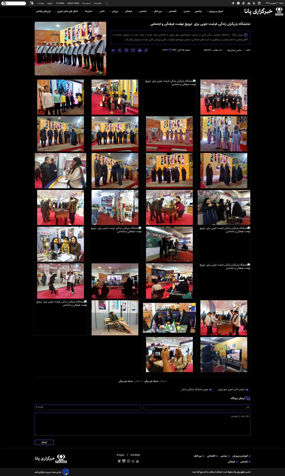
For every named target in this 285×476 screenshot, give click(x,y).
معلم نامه (97, 3)
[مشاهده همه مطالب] (259, 3)
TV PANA (60, 3)
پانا (235, 472)
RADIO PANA (73, 3)
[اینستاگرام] (238, 3)
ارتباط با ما (135, 455)
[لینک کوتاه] (146, 50)
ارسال (44, 442)
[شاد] (249, 3)
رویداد (41, 3)
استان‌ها (89, 11)
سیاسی (187, 11)
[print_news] (139, 50)
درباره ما (121, 455)
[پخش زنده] (107, 3)
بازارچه (50, 3)
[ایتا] (243, 3)
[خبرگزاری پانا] (264, 11)
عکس (102, 11)
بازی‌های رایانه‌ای (43, 11)
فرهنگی (129, 11)
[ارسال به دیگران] (133, 50)
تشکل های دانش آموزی (68, 11)
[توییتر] (119, 50)
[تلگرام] (232, 3)
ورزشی (115, 11)
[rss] (254, 3)
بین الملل (158, 11)
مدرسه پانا (86, 3)
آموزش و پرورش (216, 11)
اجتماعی (143, 11)
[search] (5, 3)
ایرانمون (198, 11)
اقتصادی (173, 11)
